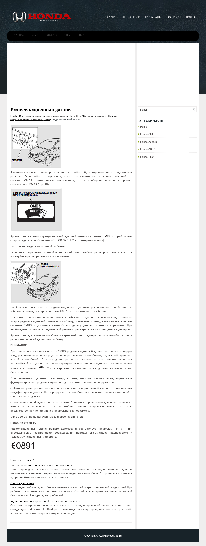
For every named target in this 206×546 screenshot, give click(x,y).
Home (143, 126)
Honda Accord (148, 142)
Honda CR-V (16, 116)
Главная (111, 17)
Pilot (81, 35)
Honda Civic (147, 134)
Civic (35, 35)
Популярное (131, 17)
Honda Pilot (147, 157)
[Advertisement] (103, 73)
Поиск (190, 17)
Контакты (174, 17)
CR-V (67, 35)
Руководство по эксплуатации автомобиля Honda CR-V (53, 116)
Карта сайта (153, 17)
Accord (51, 35)
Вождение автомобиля (94, 116)
